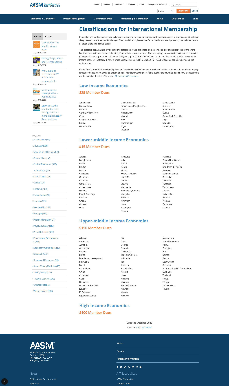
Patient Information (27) (44, 220)
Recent (37, 36)
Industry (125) (39, 201)
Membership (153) (41, 207)
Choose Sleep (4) (41, 158)
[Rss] (121, 367)
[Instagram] (137, 367)
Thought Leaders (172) (44, 279)
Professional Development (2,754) (45, 240)
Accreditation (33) (41, 140)
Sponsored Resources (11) (46, 260)
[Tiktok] (125, 367)
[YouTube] (133, 367)
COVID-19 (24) (43, 170)
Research (34, 383)
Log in (195, 11)
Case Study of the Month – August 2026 (50, 46)
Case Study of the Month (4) (46, 152)
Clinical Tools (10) (41, 177)
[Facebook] (117, 367)
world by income (143, 327)
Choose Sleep (123, 383)
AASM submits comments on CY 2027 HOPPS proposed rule (50, 76)
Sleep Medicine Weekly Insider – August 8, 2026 (50, 93)
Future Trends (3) (41, 195)
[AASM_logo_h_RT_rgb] (45, 4)
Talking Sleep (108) (42, 272)
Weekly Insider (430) (43, 291)
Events (120, 351)
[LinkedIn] (140, 367)
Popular (49, 36)
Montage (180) (40, 213)
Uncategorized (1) (41, 285)
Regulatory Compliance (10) (46, 248)
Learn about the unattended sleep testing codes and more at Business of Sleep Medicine (51, 112)
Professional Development (43, 379)
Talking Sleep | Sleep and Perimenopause (52, 60)
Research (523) (40, 254)
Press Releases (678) (43, 232)
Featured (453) (40, 189)
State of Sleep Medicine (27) (46, 266)
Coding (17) (39, 183)
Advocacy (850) (40, 146)
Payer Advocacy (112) (43, 226)
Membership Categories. (126, 76)
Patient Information (127, 358)
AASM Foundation (125, 379)
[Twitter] (129, 367)
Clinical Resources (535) (45, 164)
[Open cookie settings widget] (4, 381)
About (119, 343)
